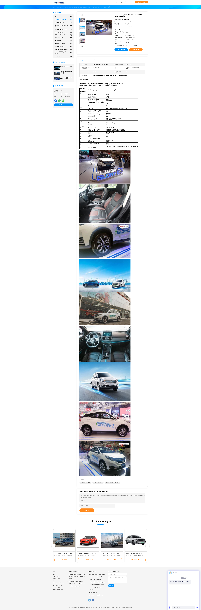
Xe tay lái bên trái (98, 482)
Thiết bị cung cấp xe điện (63, 49)
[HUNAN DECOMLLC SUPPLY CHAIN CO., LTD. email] (55, 100)
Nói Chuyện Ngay (142, 2)
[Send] (197, 607)
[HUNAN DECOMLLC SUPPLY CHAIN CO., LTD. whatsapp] (59, 100)
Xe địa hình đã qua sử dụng (63, 52)
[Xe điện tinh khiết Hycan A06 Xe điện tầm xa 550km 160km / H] (136, 540)
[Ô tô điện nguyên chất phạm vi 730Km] (57, 78)
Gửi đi (87, 510)
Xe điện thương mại (63, 32)
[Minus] (197, 573)
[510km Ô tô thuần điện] (57, 67)
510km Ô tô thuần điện (66, 66)
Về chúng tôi (56, 578)
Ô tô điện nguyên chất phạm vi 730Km (66, 77)
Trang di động (56, 587)
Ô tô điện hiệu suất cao (63, 35)
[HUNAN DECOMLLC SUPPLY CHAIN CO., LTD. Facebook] (93, 600)
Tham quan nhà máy (58, 580)
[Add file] (170, 607)
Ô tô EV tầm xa (63, 37)
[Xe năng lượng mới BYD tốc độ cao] (57, 73)
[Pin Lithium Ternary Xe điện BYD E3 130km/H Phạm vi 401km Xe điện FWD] (64, 540)
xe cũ (63, 16)
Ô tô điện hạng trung (63, 29)
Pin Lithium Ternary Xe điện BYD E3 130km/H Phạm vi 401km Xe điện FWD (63, 555)
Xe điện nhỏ (63, 40)
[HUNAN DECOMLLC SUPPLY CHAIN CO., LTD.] (59, 2)
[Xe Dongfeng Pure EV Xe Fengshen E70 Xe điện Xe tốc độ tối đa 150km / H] (112, 540)
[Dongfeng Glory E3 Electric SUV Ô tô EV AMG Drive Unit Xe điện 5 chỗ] (99, 27)
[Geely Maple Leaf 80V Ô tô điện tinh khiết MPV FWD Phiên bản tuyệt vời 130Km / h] (88, 540)
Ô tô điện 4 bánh (63, 46)
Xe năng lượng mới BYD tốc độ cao (66, 72)
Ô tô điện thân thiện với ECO (63, 26)
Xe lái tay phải (63, 56)
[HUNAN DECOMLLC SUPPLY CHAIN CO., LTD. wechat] (63, 100)
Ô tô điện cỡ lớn (63, 22)
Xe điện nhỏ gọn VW (85, 482)
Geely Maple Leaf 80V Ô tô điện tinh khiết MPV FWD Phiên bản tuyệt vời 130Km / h (87, 555)
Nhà (54, 574)
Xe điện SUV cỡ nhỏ (63, 43)
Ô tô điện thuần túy (63, 19)
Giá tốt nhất (121, 49)
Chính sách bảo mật (58, 589)
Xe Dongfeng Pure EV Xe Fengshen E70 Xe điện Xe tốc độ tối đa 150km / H (112, 555)
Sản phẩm (55, 576)
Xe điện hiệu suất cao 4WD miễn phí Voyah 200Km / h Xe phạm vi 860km (77, 576)
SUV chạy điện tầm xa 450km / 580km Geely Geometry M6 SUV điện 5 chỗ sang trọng (77, 584)
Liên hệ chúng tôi (57, 585)
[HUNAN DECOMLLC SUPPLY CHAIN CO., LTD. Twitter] (89, 600)
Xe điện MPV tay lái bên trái (112, 482)
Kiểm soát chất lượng (58, 583)
